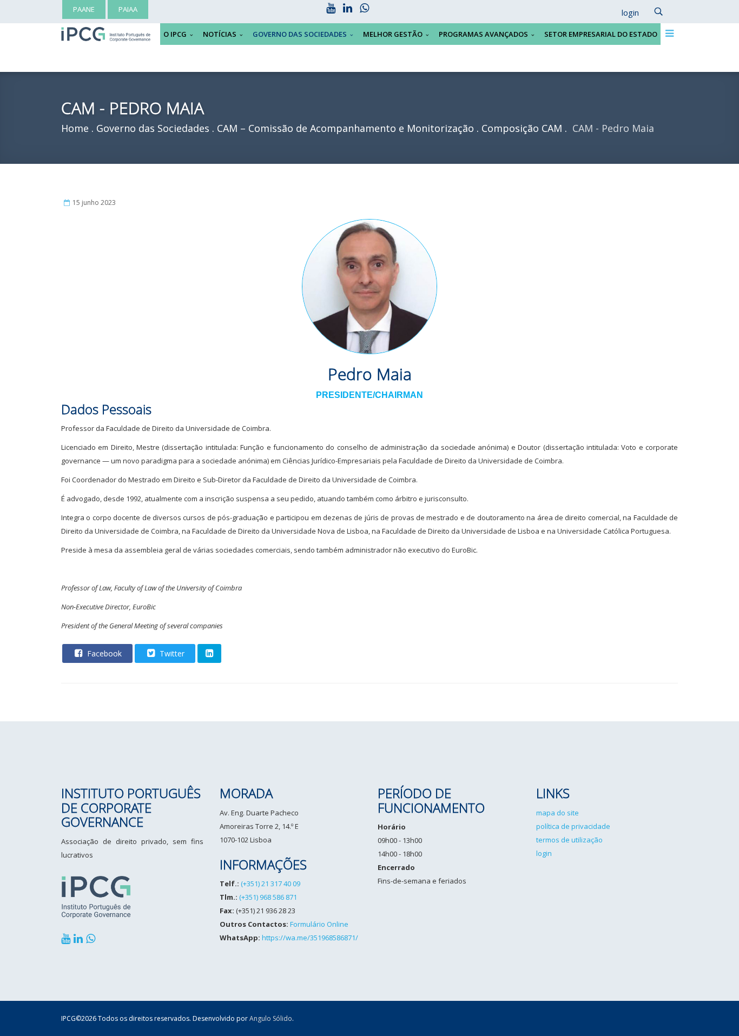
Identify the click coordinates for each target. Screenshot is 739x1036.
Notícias (219, 34)
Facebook (103, 653)
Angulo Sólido (270, 1018)
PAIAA (127, 9)
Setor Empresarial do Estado (600, 34)
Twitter (170, 653)
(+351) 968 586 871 (268, 897)
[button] (625, 13)
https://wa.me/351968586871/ (310, 937)
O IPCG (175, 34)
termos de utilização (569, 840)
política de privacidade (573, 826)
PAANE (84, 9)
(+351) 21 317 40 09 (270, 883)
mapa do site (557, 813)
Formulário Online (319, 924)
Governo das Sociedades (300, 34)
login (544, 853)
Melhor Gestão (393, 34)
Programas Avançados (483, 34)
